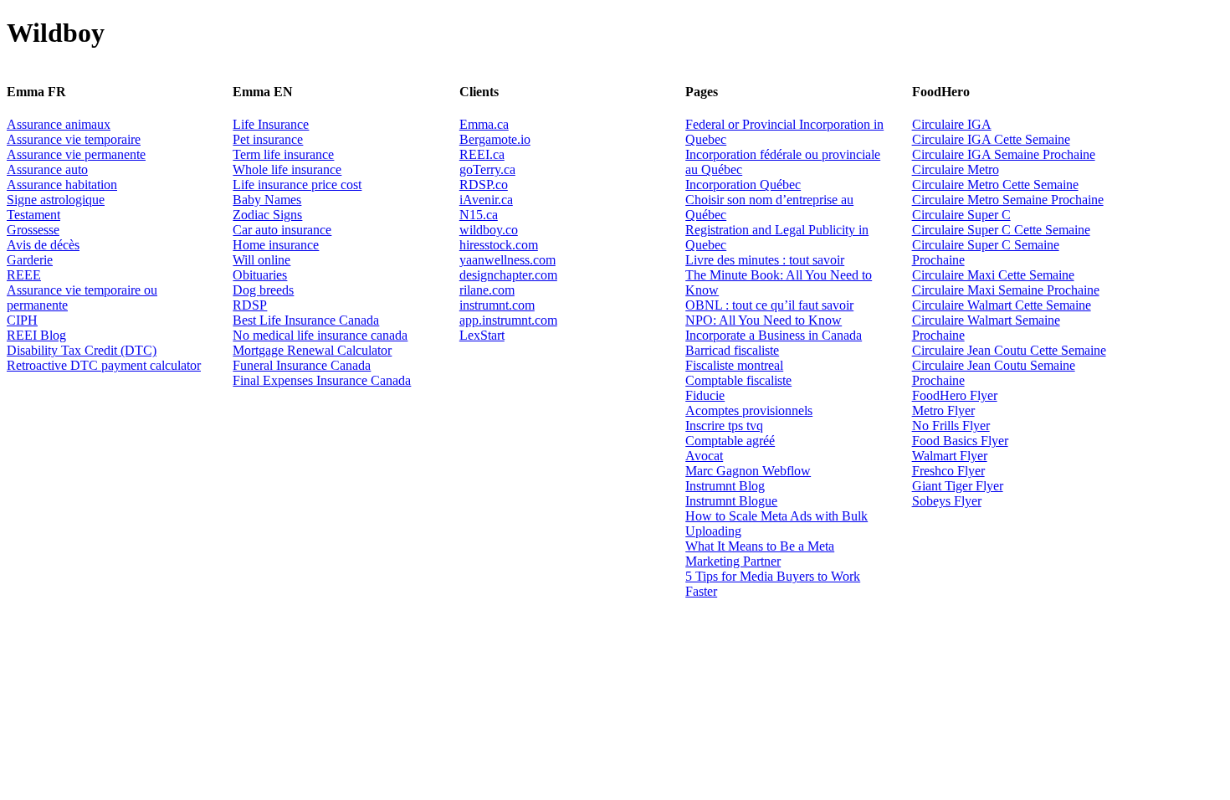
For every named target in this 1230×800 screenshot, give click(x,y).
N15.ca (478, 215)
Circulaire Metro (955, 169)
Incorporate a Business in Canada (773, 335)
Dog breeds (263, 290)
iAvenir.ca (486, 199)
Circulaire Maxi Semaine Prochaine (1005, 290)
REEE (24, 275)
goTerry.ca (487, 169)
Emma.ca (484, 124)
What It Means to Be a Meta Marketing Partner (759, 553)
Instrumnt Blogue (731, 501)
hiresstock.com (498, 245)
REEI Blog (36, 335)
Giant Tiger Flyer (957, 486)
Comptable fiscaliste (738, 380)
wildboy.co (488, 230)
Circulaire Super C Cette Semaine (1001, 230)
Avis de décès (43, 245)
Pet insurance (268, 139)
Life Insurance (271, 124)
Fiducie (705, 395)
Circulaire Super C (961, 215)
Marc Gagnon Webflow (748, 471)
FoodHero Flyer (954, 395)
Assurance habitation (62, 184)
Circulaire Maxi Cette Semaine (993, 275)
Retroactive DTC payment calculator (104, 365)
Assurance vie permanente (76, 154)
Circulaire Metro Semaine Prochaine (1008, 199)
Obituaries (260, 275)
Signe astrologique (56, 199)
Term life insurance (283, 154)
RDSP (250, 305)
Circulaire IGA (952, 124)
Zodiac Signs (267, 215)
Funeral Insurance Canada (302, 365)
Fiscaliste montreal (734, 365)
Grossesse (33, 230)
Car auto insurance (282, 230)
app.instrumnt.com (508, 320)
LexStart (482, 335)
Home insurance (276, 245)
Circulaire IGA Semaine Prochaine (1003, 154)
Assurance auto (47, 169)
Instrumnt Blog (725, 486)
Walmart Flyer (949, 456)
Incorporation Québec (743, 184)
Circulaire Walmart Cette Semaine (1001, 305)
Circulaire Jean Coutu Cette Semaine (1009, 350)
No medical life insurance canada (320, 335)
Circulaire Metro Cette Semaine (995, 184)
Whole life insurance (287, 169)
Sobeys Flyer (946, 501)
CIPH (22, 320)
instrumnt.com (497, 305)
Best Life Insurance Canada (306, 320)
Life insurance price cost (297, 184)
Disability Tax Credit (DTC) (81, 350)
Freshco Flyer (948, 471)
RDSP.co (483, 184)
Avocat (704, 456)
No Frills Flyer (951, 425)
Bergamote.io (494, 139)
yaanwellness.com (507, 260)
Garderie (30, 260)
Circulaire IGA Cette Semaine (991, 139)
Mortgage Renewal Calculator (312, 350)
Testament (33, 215)
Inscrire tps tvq (724, 425)
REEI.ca (482, 154)
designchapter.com (508, 275)
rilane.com (487, 290)
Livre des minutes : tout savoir (764, 260)
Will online (261, 260)
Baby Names (267, 199)
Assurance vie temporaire (74, 139)
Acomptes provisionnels (748, 410)
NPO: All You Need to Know (763, 320)
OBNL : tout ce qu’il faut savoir (769, 305)
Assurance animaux (58, 124)
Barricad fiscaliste (732, 350)
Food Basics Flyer (960, 440)
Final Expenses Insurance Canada (322, 380)
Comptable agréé (730, 440)
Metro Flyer (943, 410)
